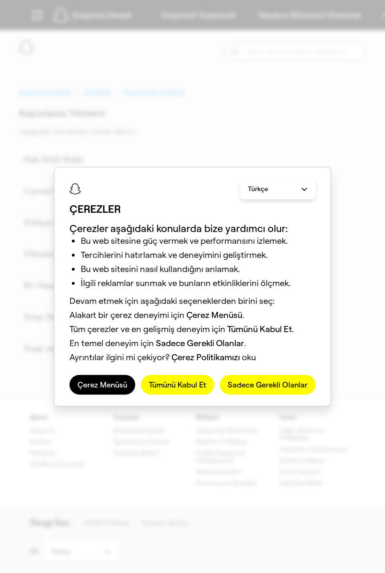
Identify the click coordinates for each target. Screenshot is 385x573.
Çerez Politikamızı (205, 357)
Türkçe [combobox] (258, 189)
